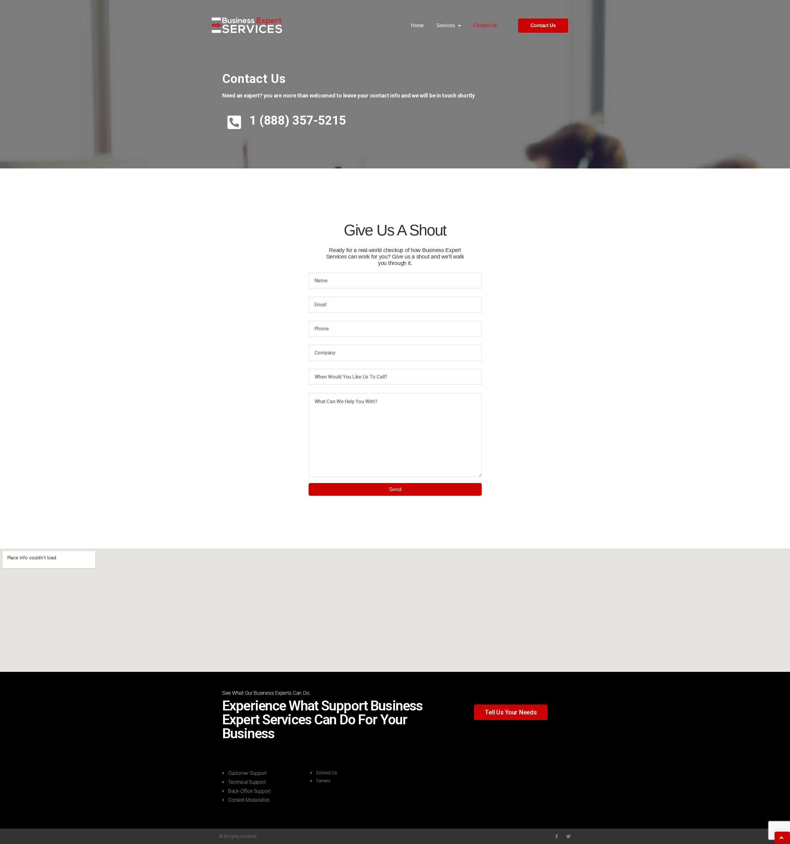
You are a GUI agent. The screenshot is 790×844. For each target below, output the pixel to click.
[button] (543, 26)
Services (445, 25)
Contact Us (485, 25)
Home (417, 25)
